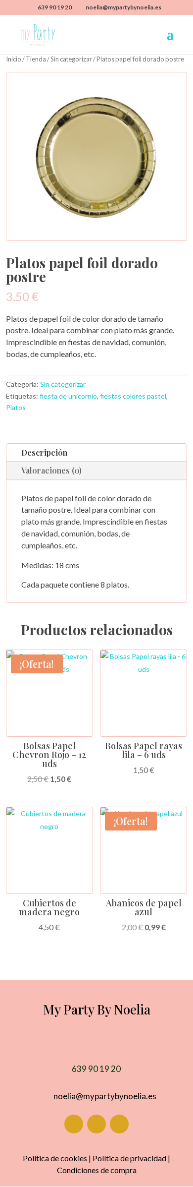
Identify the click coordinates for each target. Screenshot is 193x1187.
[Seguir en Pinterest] (119, 1124)
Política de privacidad (129, 1158)
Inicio (13, 59)
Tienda (36, 59)
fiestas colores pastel (133, 396)
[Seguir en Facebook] (73, 1124)
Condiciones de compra (97, 1170)
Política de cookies (55, 1158)
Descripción (44, 452)
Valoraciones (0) (51, 470)
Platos (16, 407)
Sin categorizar (71, 59)
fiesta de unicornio (68, 396)
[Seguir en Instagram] (96, 1124)
